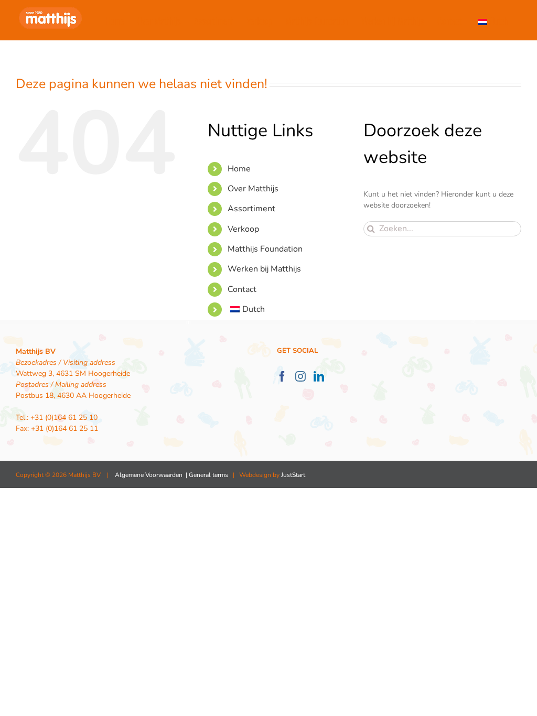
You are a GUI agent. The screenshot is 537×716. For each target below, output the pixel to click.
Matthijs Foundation (265, 249)
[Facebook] (282, 376)
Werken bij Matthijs (264, 269)
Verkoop (243, 229)
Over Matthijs (253, 188)
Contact (242, 289)
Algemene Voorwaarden (148, 475)
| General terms (206, 475)
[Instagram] (300, 376)
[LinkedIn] (319, 376)
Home (239, 169)
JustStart (293, 475)
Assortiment (251, 208)
